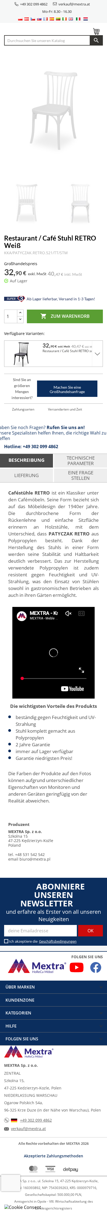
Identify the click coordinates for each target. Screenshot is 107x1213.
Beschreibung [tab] (26, 460)
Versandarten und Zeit (65, 409)
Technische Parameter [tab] (81, 460)
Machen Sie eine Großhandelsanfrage (67, 389)
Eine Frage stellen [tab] (80, 475)
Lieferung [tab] (26, 475)
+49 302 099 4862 (33, 4)
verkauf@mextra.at (74, 4)
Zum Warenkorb (65, 316)
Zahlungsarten (23, 409)
